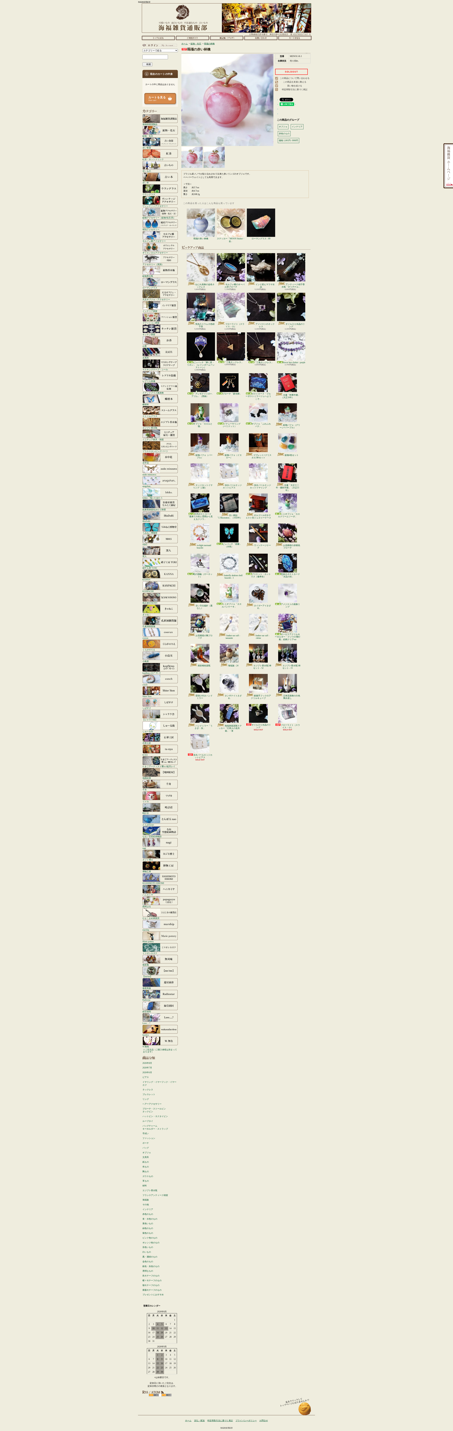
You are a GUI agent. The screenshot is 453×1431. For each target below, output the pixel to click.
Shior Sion (146, 696)
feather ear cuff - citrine (262, 636)
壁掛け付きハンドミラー (204, 696)
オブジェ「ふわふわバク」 (261, 425)
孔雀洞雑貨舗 (148, 626)
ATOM (166, 1395)
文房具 (145, 358)
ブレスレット (148, 1094)
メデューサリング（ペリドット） (231, 425)
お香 (144, 346)
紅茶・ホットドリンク (153, 159)
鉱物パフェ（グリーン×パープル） (290, 426)
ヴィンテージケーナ (262, 546)
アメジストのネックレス (265, 325)
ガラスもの (147, 1176)
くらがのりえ (148, 649)
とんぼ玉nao (148, 825)
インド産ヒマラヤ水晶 (265, 285)
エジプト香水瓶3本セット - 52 (262, 666)
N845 (144, 544)
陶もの (145, 1171)
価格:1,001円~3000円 (288, 140)
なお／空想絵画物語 (152, 836)
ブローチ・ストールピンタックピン (154, 1110)
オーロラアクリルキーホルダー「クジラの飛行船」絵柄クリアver (287, 637)
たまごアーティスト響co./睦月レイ (158, 766)
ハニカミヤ (147, 895)
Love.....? (146, 1023)
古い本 (145, 182)
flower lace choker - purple (294, 362)
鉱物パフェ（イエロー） (233, 456)
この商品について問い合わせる (294, 78)
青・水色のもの (149, 1219)
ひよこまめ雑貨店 (150, 918)
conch (144, 684)
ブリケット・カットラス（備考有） (261, 575)
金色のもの (147, 1261)
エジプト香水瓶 (149, 428)
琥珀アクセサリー (150, 229)
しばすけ (146, 708)
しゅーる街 (147, 731)
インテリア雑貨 (149, 311)
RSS (154, 1395)
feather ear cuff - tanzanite (233, 636)
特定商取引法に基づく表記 (294, 89)
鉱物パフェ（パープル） (204, 456)
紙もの (145, 1162)
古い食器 (146, 147)
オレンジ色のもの (150, 1242)
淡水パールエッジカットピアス (232, 486)
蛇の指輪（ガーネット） (202, 575)
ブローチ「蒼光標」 (232, 394)
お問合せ (261, 38)
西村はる (146, 906)
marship (145, 930)
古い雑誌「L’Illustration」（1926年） (229, 516)
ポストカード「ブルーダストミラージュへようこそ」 (258, 396)
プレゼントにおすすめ (153, 1294)
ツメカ (145, 801)
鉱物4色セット (292, 455)
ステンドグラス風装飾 (153, 393)
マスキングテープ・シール (155, 369)
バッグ (145, 1148)
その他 (145, 1204)
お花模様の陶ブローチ (204, 636)
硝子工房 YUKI (149, 568)
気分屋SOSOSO (149, 603)
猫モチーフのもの (150, 1285)
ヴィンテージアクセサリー (155, 206)
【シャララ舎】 (149, 720)
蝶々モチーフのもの (152, 1280)
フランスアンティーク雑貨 (155, 1195)
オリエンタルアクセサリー (155, 253)
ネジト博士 (147, 860)
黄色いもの (147, 1223)
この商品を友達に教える (294, 82)
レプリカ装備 (148, 381)
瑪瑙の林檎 (209, 43)
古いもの (146, 171)
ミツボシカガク (149, 953)
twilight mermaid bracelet (204, 546)
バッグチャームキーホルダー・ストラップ (155, 1127)
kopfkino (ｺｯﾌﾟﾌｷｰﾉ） (152, 673)
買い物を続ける (294, 86)
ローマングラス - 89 (261, 238)
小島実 (145, 661)
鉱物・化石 (147, 136)
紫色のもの (147, 1233)
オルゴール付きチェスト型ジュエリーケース (258, 516)
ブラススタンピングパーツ (155, 451)
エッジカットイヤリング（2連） (203, 486)
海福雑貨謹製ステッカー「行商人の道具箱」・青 (230, 728)
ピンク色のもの (149, 1238)
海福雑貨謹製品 (149, 124)
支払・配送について (192, 38)
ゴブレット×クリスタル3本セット (261, 456)
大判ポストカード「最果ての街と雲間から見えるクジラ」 (200, 516)
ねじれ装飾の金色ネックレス (204, 285)
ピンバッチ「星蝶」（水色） (232, 545)
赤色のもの (147, 1214)
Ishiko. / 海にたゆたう (152, 498)
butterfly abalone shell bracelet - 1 (233, 576)
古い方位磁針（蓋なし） (204, 606)
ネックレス (147, 1089)
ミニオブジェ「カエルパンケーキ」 (232, 605)
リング (145, 1099)
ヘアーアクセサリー (152, 1104)
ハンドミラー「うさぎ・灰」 (204, 727)
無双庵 (145, 965)
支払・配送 (199, 1420)
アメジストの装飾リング (290, 605)
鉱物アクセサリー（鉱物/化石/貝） (158, 218)
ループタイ (147, 1121)
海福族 (145, 1200)
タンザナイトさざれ (233, 696)
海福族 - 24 (233, 665)
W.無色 (145, 1046)
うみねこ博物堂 (149, 533)
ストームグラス (149, 416)
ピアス (145, 1077)
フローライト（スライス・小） (234, 325)
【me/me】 (147, 976)
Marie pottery (148, 941)
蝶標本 (145, 404)
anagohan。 (147, 486)
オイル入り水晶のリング (295, 325)
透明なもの (147, 1271)
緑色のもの (147, 1228)
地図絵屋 (146, 778)
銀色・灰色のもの (150, 1266)
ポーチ (145, 1143)
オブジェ (146, 1152)
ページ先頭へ (305, 1410)
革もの (145, 1181)
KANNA (146, 579)
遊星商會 (146, 988)
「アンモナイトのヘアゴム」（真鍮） (201, 395)
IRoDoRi (146, 521)
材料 (144, 1185)
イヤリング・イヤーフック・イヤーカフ (159, 1083)
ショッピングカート (295, 38)
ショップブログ (227, 38)
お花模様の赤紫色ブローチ (291, 546)
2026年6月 (147, 1072)
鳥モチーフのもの (150, 1275)
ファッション (148, 1138)
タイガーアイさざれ (262, 606)
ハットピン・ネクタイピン (155, 1116)
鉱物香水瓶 (147, 276)
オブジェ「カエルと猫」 (202, 425)
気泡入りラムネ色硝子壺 (204, 325)
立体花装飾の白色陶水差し (291, 696)
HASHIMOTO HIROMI (153, 883)
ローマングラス (149, 288)
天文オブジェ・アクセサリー (156, 299)
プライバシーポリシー (246, 1420)
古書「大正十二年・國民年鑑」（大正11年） (287, 488)
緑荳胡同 (146, 1011)
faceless (145, 1035)
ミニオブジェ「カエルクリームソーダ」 (289, 515)
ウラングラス (148, 194)
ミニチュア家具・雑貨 (153, 439)
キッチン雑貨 (148, 334)
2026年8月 (147, 1063)
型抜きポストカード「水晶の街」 (290, 575)
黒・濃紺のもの (149, 1257)
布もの (145, 1166)
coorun (145, 638)
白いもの (146, 1252)
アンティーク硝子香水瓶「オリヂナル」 (293, 285)
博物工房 (146, 871)
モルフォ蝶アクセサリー (154, 241)
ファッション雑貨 (150, 323)
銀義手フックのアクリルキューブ (261, 696)
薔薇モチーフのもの (152, 1290)
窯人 (144, 556)
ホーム (158, 38)
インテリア (147, 1209)
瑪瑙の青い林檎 (200, 238)
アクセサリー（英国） (153, 264)
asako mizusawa (149, 474)
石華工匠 (146, 743)
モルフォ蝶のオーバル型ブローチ (235, 285)
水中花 (145, 463)
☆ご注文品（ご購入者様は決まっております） (160, 1050)
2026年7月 (147, 1067)
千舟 (144, 790)
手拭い (145, 1133)
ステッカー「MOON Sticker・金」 (231, 239)
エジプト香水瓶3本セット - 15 (291, 666)
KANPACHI (148, 591)
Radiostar (146, 1000)
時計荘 (145, 813)
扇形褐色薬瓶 (204, 665)
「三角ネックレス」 (233, 362)
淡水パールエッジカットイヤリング (260, 486)
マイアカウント (159, 45)
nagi (144, 848)
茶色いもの (147, 1247)
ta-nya (145, 755)
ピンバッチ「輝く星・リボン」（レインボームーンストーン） (201, 365)
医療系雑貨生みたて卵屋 (154, 509)
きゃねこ (146, 614)
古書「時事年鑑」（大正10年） (290, 396)
